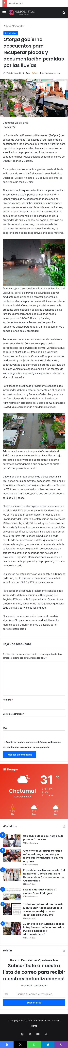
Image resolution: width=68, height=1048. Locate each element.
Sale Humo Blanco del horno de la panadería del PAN (43, 837)
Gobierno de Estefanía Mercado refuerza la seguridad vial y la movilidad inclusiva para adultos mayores (43, 856)
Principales (18, 26)
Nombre (8, 699)
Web (5, 728)
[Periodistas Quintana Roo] (21, 12)
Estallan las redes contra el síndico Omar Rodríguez (39, 891)
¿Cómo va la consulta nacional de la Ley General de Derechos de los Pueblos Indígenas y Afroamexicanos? (44, 929)
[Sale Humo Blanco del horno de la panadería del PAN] (12, 840)
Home (34, 1025)
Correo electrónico (13, 713)
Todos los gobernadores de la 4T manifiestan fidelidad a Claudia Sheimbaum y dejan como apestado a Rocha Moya (43, 910)
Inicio (8, 26)
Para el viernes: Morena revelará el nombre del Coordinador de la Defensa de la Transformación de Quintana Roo (44, 875)
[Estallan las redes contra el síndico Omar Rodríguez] (12, 894)
